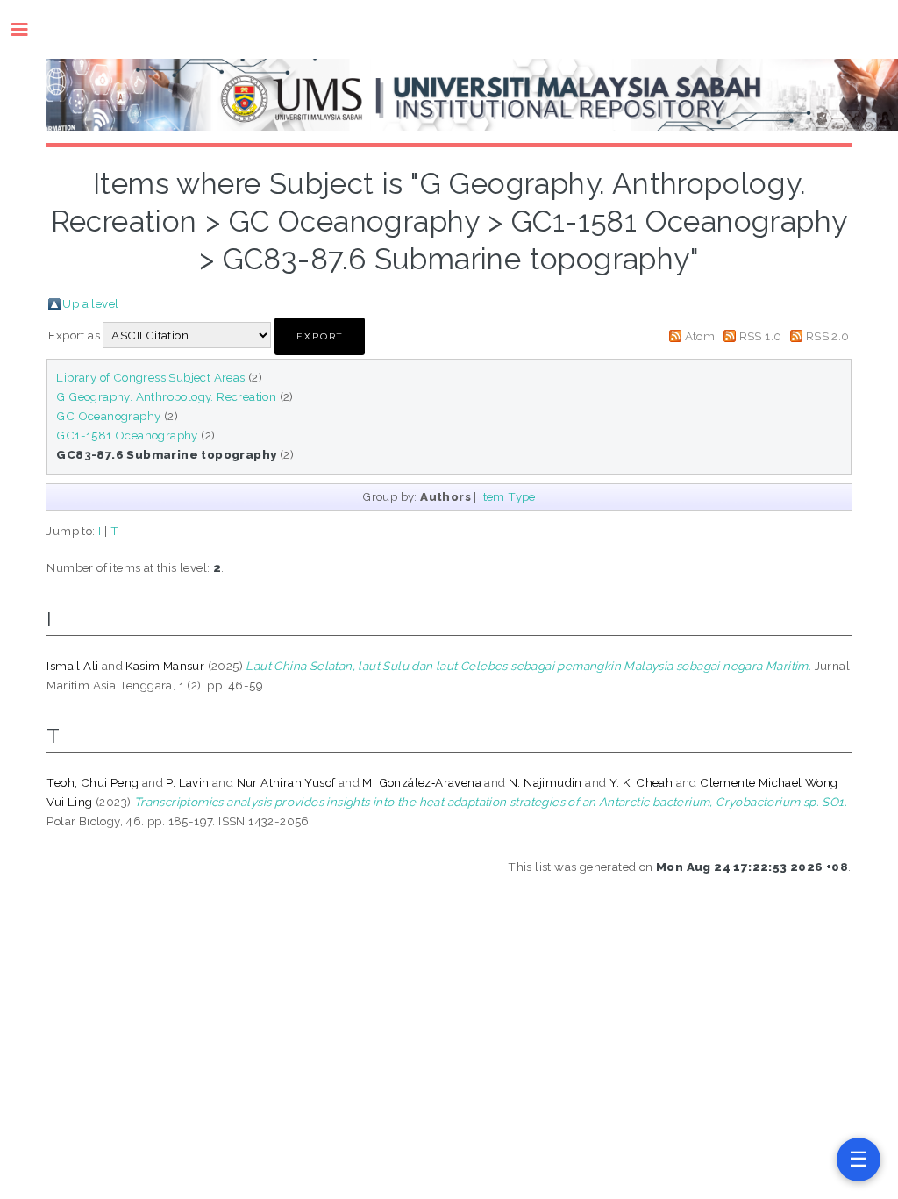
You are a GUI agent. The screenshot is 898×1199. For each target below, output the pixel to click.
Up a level (90, 303)
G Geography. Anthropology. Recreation (166, 396)
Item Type (508, 496)
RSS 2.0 (828, 336)
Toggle (28, 29)
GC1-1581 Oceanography (126, 435)
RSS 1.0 (760, 336)
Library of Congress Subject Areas (150, 377)
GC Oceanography (108, 416)
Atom (700, 336)
